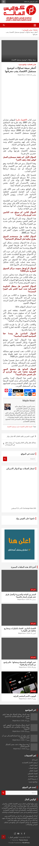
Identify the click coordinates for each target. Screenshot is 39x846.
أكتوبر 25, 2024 (31, 633)
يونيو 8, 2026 (26, 749)
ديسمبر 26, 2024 (31, 599)
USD (34, 508)
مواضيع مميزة (23, 64)
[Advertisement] (19, 97)
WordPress (26, 843)
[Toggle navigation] (35, 25)
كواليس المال (14, 837)
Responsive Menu (4, 1)
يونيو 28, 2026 (25, 731)
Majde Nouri (21, 75)
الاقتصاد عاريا (21, 120)
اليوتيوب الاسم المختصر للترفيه (24, 696)
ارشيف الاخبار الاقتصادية (30, 763)
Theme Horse (23, 840)
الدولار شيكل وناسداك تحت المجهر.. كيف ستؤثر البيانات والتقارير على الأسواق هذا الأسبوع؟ (16, 727)
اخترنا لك (33, 589)
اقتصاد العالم (28, 426)
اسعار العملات (33, 768)
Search (5, 459)
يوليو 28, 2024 (32, 667)
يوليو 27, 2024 (32, 699)
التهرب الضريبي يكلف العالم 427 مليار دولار (20, 436)
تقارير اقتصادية (31, 64)
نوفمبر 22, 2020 (31, 75)
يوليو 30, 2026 (25, 720)
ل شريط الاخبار (33, 779)
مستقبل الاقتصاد (11, 426)
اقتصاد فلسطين (33, 773)
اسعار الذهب (34, 765)
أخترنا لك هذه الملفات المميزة (23, 567)
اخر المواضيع (30, 710)
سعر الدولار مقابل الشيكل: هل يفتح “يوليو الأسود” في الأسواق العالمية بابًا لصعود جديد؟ (16, 716)
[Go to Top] (4, 837)
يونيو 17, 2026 (25, 740)
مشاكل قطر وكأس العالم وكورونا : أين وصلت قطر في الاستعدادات (20, 444)
